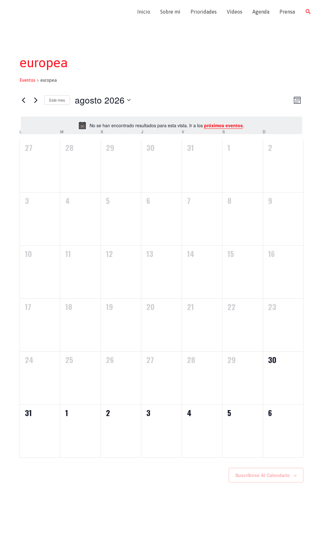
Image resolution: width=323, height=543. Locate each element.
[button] (308, 12)
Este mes (57, 100)
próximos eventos (223, 125)
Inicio (143, 12)
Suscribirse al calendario (262, 475)
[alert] (161, 125)
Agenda (260, 12)
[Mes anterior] (23, 100)
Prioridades (204, 12)
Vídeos (234, 12)
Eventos (27, 80)
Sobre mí (170, 12)
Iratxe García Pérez (43, 11)
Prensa (287, 12)
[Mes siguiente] (35, 100)
